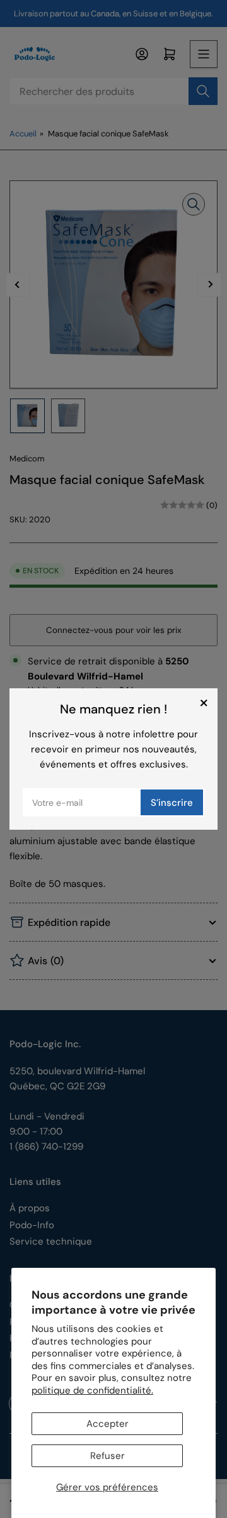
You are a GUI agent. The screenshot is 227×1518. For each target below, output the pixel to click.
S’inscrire (172, 802)
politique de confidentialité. (92, 1390)
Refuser (107, 1455)
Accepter (107, 1423)
